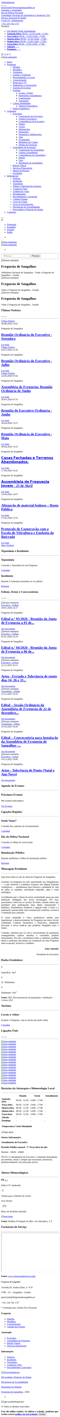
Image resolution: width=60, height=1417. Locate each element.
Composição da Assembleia (31, 150)
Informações (24, 129)
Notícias (16, 178)
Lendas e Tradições (22, 75)
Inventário (17, 173)
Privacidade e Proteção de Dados (28, 209)
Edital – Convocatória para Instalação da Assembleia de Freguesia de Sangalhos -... (29, 741)
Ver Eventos (6, 806)
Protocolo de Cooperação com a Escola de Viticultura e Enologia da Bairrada (27, 533)
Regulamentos (19, 194)
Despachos (24, 132)
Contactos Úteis (20, 189)
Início (9, 62)
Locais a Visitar (26, 93)
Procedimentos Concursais (25, 196)
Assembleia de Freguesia (24, 147)
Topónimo (17, 72)
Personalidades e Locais (24, 77)
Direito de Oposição (28, 145)
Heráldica (17, 69)
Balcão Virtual (19, 165)
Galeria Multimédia (22, 103)
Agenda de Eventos (22, 88)
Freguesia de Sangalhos (12, 1392)
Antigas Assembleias (28, 152)
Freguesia (11, 64)
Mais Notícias (7, 545)
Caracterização (19, 80)
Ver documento (8, 629)
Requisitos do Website (11, 1387)
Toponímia (18, 183)
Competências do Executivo (31, 121)
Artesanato (24, 101)
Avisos (22, 126)
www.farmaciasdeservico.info (22, 1276)
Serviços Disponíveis (22, 168)
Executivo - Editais (10, 605)
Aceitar (42, 1414)
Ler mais (5, 344)
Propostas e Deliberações (30, 134)
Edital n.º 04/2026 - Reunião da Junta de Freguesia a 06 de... (29, 649)
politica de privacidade (26, 1414)
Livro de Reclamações (23, 204)
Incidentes (17, 181)
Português (11, 224)
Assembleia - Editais (10, 691)
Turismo (16, 90)
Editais (22, 124)
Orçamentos (24, 139)
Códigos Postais (20, 199)
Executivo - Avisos (9, 662)
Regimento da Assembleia (31, 163)
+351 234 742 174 (10, 23)
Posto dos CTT (20, 82)
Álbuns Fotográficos (28, 106)
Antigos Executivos (28, 119)
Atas (21, 137)
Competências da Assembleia (32, 155)
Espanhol (11, 227)
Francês (10, 229)
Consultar (5, 570)
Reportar (5, 586)
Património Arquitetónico (30, 95)
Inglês (10, 232)
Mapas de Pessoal (21, 170)
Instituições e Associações (25, 85)
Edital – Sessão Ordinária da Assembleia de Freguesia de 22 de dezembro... (26, 709)
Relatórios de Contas (28, 142)
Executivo (17, 114)
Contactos (11, 212)
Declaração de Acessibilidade (26, 207)
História (16, 67)
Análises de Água (21, 191)
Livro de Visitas (20, 202)
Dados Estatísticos (21, 108)
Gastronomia (24, 98)
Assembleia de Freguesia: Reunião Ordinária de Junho (26, 389)
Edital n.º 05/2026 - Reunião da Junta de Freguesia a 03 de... (29, 621)
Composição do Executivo (31, 116)
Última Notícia (8, 321)
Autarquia (11, 111)
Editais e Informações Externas (27, 186)
